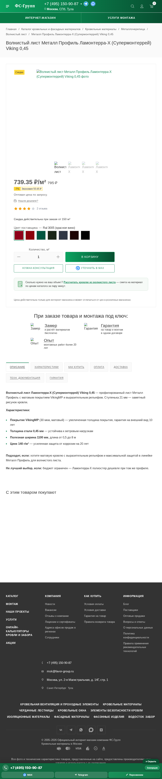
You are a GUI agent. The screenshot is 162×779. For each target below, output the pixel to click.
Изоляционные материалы (28, 716)
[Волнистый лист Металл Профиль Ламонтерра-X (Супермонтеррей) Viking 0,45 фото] (81, 114)
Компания (53, 596)
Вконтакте (61, 730)
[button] (19, 257)
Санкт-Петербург (56, 688)
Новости (50, 604)
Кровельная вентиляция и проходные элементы (59, 704)
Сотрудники (52, 637)
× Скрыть (151, 761)
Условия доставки (95, 610)
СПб (62, 9)
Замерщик (152, 768)
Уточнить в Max (92, 268)
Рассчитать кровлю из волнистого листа (90, 282)
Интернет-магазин (40, 17)
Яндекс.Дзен (101, 730)
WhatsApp (81, 730)
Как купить (76, 367)
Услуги (11, 619)
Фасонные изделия (109, 716)
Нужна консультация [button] (38, 268)
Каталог (12, 596)
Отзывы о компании (57, 615)
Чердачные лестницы (36, 710)
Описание (17, 367)
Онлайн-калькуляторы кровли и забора (19, 631)
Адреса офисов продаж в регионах (60, 629)
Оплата (99, 367)
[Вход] (142, 6)
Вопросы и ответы (134, 621)
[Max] (93, 3)
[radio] (19, 235)
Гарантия (56, 378)
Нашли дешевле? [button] (28, 201)
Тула (70, 9)
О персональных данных (138, 627)
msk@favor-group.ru (60, 671)
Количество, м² (39, 249)
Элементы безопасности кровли (116, 710)
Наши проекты (17, 611)
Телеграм (71, 730)
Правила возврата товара (99, 621)
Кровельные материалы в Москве (61, 743)
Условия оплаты (94, 604)
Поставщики (130, 610)
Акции (10, 642)
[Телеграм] (86, 3)
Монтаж (12, 604)
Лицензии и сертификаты (60, 621)
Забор (150, 716)
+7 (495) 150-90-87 (61, 4)
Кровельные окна (72, 710)
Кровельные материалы (122, 704)
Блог (126, 604)
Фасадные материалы (71, 716)
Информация (133, 596)
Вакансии (50, 610)
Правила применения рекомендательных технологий (136, 647)
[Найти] (132, 6)
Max (91, 730)
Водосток (136, 716)
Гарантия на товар (95, 615)
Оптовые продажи (134, 615)
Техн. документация (25, 378)
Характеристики (47, 367)
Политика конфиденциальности (136, 635)
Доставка (121, 367)
